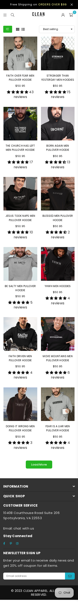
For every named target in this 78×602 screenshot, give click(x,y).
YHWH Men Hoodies (58, 286)
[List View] (23, 29)
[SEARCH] (12, 14)
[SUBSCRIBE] (70, 576)
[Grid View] (17, 29)
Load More (39, 464)
